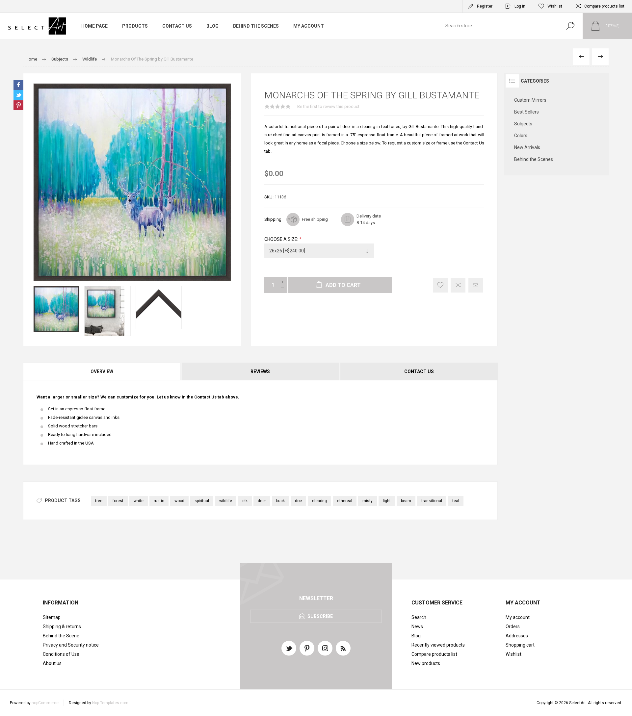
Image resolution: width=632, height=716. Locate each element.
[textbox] (498, 26)
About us (52, 663)
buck (280, 501)
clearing (319, 501)
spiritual (202, 501)
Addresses (517, 635)
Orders (513, 626)
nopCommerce (45, 703)
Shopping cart (520, 645)
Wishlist (513, 654)
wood (179, 501)
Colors (520, 135)
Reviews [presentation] (260, 371)
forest (118, 501)
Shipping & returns (62, 626)
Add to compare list (458, 285)
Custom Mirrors (530, 100)
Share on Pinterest (18, 105)
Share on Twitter (18, 95)
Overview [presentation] (102, 371)
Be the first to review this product (328, 106)
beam (406, 501)
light (387, 501)
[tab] (102, 371)
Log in (519, 6)
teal (455, 501)
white (139, 501)
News (417, 626)
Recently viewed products (438, 645)
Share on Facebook (18, 85)
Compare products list (604, 6)
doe (298, 501)
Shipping (272, 219)
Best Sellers (526, 112)
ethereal (344, 501)
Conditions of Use (61, 654)
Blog (416, 635)
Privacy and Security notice (71, 645)
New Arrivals (527, 147)
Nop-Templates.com (110, 703)
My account (518, 617)
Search (570, 26)
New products (425, 663)
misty (367, 501)
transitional (431, 501)
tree (98, 501)
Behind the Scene (61, 635)
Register (484, 6)
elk (245, 501)
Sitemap (52, 617)
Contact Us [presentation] (419, 371)
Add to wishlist (440, 285)
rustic (159, 501)
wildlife (225, 501)
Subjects (523, 123)
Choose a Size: (281, 239)
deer (262, 501)
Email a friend (475, 285)
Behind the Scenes (533, 159)
